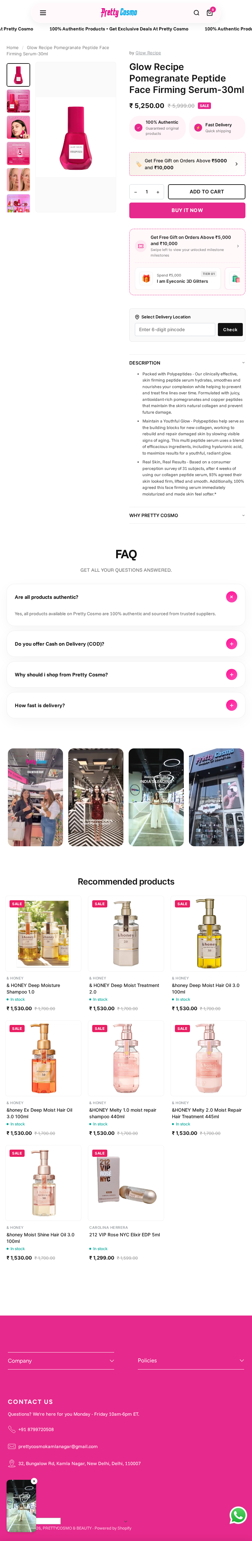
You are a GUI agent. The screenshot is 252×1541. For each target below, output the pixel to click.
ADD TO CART (207, 191)
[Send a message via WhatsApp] (238, 1515)
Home (13, 47)
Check (230, 329)
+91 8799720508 (36, 1429)
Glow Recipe (148, 52)
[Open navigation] (43, 13)
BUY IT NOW (187, 210)
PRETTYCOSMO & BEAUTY (67, 1528)
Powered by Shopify (112, 1528)
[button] (21, 1507)
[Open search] (196, 12)
